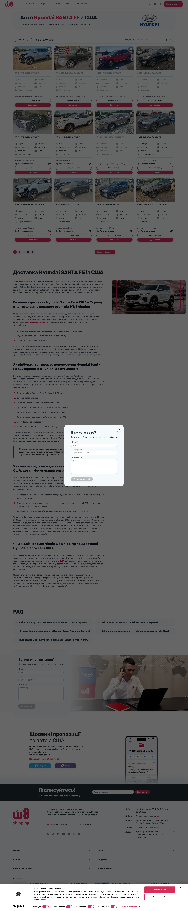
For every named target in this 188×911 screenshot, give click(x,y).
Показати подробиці (129, 907)
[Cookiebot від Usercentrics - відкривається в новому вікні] (18, 906)
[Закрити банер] (180, 887)
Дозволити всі (160, 890)
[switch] (69, 906)
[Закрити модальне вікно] (119, 430)
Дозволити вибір (160, 897)
